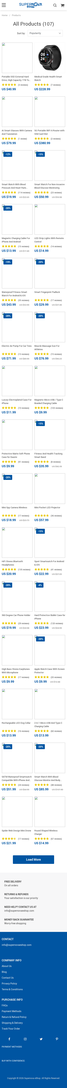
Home (5, 15)
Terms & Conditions (12, 989)
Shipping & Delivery (12, 1022)
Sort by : (21, 33)
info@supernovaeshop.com (16, 944)
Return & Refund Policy (14, 1017)
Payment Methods (11, 1011)
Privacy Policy (9, 983)
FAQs (5, 1005)
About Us (7, 966)
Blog (4, 971)
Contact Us (8, 977)
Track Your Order (11, 1028)
